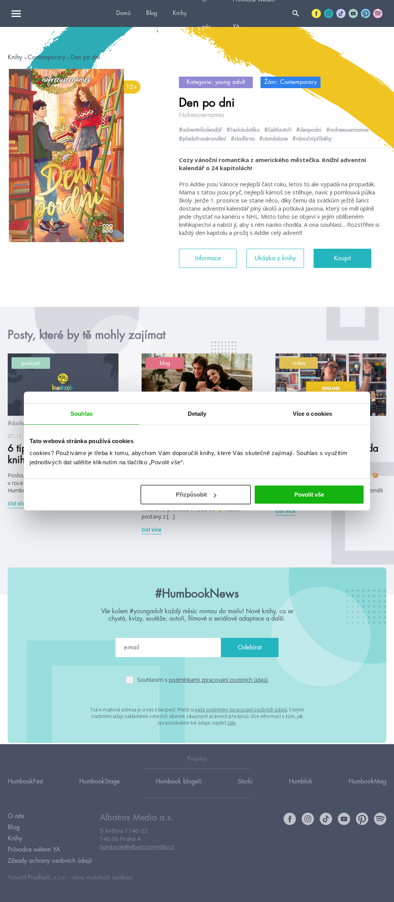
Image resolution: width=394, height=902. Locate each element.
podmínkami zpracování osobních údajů (218, 679)
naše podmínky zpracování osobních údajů (241, 709)
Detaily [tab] (197, 413)
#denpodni (309, 129)
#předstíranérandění (202, 138)
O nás (16, 816)
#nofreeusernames (347, 129)
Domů (123, 13)
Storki (245, 781)
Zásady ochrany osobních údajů (50, 861)
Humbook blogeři (179, 781)
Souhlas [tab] (81, 413)
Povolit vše (309, 494)
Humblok (300, 781)
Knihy (180, 13)
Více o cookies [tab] (312, 413)
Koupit (342, 258)
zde (231, 723)
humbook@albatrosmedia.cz (137, 846)
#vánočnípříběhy (312, 138)
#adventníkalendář (200, 129)
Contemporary (47, 57)
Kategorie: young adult (216, 82)
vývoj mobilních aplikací (102, 877)
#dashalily (20, 423)
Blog (151, 13)
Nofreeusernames (201, 115)
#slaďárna (243, 138)
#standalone (273, 138)
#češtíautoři (278, 129)
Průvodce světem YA (34, 850)
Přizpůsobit (191, 494)
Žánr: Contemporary (290, 82)
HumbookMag (367, 781)
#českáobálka (243, 129)
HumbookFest (25, 781)
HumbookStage (99, 781)
